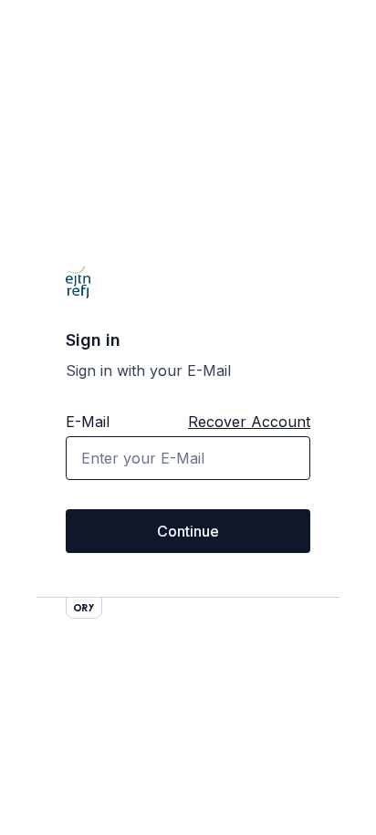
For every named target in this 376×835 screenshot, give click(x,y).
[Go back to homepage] (78, 282)
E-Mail (88, 421)
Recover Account (249, 421)
